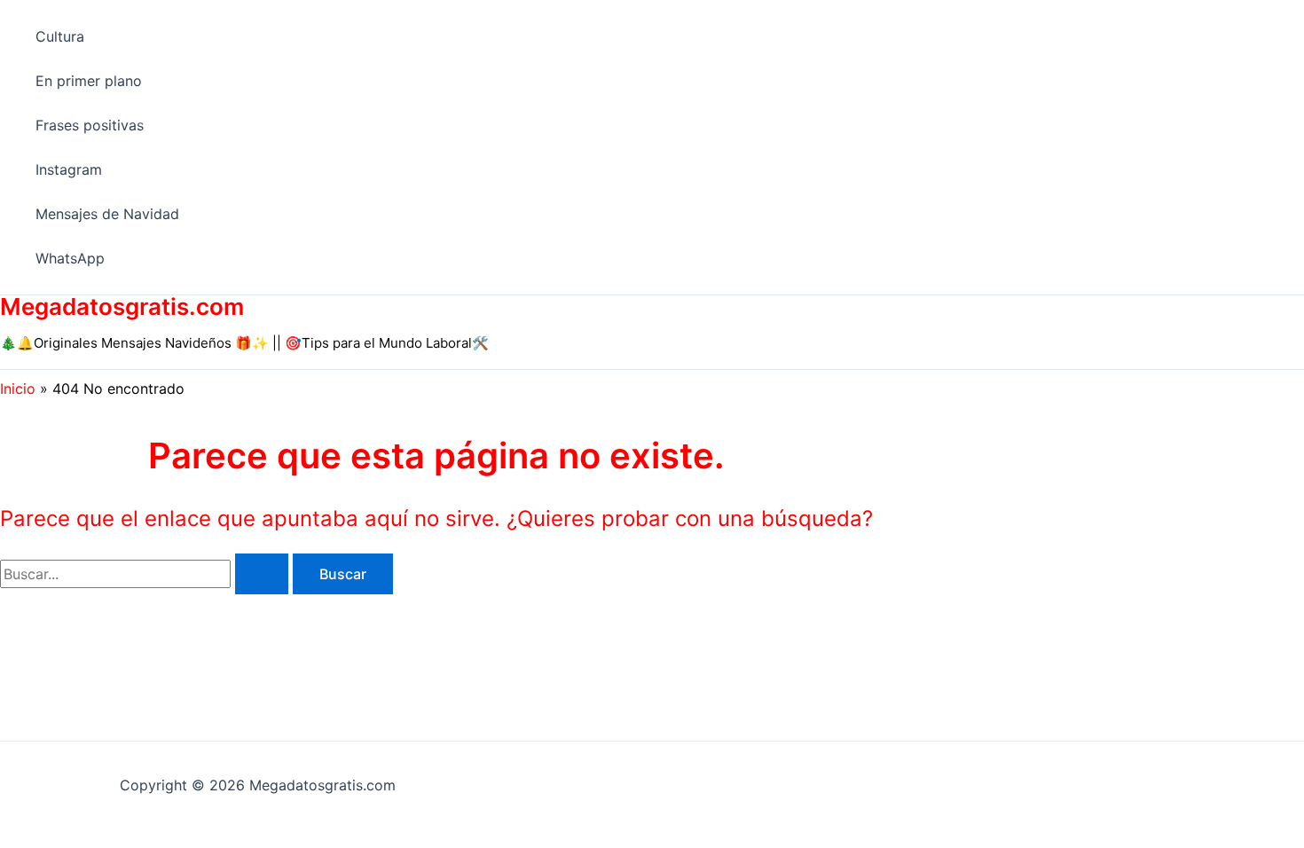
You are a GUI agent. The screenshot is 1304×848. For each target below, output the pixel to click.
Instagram (68, 169)
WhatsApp (70, 258)
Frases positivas (89, 125)
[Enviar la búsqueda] (261, 574)
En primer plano (88, 81)
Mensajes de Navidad (107, 214)
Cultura (59, 36)
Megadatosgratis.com (122, 306)
